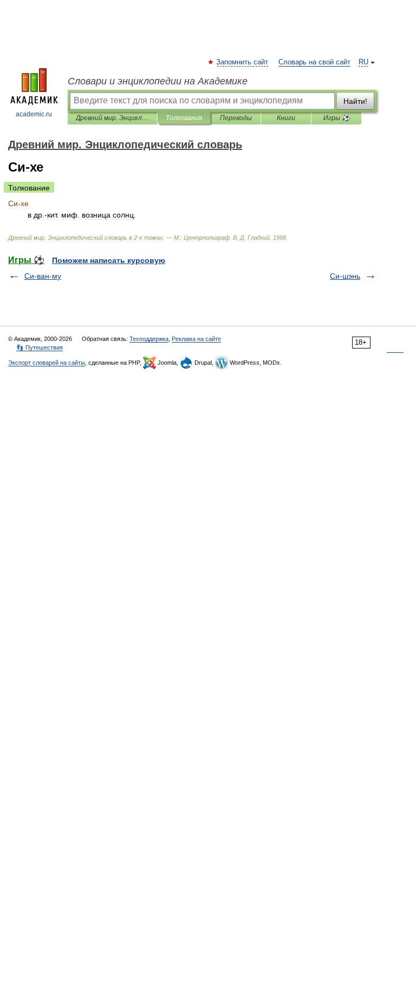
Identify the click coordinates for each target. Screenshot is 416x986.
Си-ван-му (42, 276)
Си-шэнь (345, 276)
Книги (286, 118)
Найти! (355, 101)
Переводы (236, 118)
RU (363, 62)
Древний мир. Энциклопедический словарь (112, 118)
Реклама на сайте (196, 339)
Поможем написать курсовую (108, 260)
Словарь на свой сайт (314, 62)
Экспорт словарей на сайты (46, 362)
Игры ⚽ (336, 118)
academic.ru (34, 114)
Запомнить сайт (242, 62)
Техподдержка (148, 339)
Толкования (184, 118)
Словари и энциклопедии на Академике (158, 81)
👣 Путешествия (39, 347)
